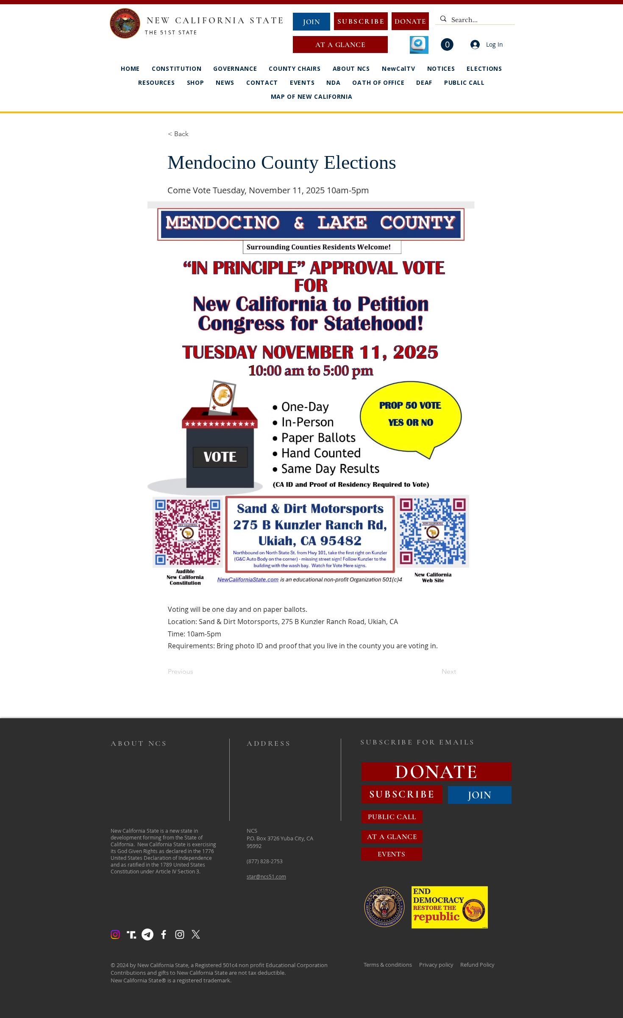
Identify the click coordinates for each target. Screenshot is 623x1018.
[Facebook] (164, 934)
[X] (196, 934)
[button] (447, 44)
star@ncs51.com (266, 876)
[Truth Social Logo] (131, 934)
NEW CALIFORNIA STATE (215, 20)
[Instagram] (115, 934)
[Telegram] (147, 934)
